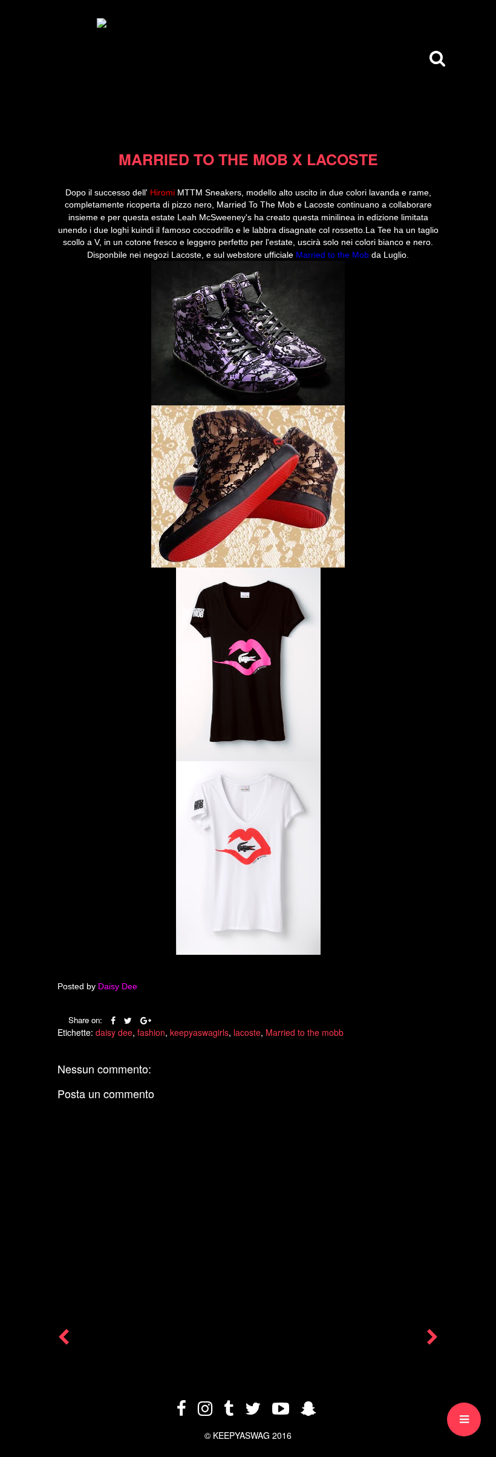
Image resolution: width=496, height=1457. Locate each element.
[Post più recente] (63, 1340)
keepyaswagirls (199, 1032)
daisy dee (114, 1032)
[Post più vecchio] (432, 1340)
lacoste (247, 1032)
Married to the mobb (305, 1032)
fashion (151, 1032)
